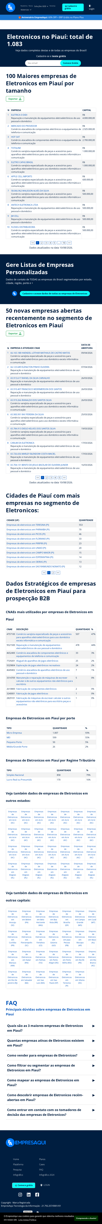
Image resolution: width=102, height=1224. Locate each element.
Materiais (25, 9)
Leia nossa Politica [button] (27, 1220)
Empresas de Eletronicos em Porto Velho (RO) (67, 957)
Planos (31, 6)
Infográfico (18, 1174)
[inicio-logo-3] (10, 7)
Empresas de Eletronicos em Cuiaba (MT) (93, 917)
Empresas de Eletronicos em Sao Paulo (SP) (54, 977)
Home (16, 1159)
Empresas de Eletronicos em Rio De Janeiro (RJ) (13, 977)
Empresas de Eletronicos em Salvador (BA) (26, 977)
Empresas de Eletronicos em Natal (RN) (26, 957)
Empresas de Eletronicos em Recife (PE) (80, 957)
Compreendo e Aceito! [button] (86, 1218)
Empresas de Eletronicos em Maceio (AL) (93, 937)
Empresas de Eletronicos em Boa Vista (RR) (54, 917)
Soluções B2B (40, 6)
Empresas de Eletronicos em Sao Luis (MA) (40, 977)
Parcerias (52, 6)
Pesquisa (17, 1169)
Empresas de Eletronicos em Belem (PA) (26, 917)
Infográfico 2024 (46, 1174)
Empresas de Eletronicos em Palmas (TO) (40, 957)
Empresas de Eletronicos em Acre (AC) (13, 817)
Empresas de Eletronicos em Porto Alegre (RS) (54, 957)
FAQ (41, 1169)
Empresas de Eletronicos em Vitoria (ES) (80, 977)
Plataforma (23, 6)
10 (64, 242)
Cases (42, 1164)
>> (69, 242)
